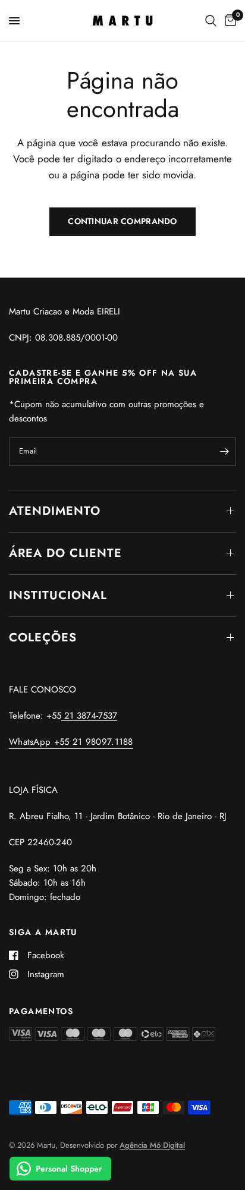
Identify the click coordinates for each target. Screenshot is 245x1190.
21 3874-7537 (89, 715)
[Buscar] (211, 21)
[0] (228, 21)
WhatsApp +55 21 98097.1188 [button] (71, 742)
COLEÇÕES (43, 637)
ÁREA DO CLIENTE (65, 553)
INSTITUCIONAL (58, 595)
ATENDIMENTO (54, 511)
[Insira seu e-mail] (224, 451)
